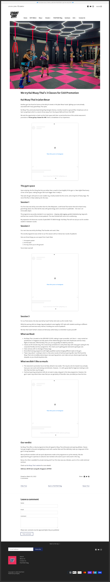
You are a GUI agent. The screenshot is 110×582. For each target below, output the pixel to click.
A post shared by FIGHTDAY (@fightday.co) (55, 176)
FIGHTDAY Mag (24, 563)
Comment (23, 516)
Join (15, 6)
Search (22, 556)
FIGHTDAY (21, 572)
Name (22, 503)
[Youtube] (90, 6)
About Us (22, 559)
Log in (10, 6)
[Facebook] (88, 6)
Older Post (24, 486)
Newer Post (86, 486)
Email (22, 509)
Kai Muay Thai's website (34, 465)
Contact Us (23, 561)
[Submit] (18, 6)
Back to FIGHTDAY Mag (55, 486)
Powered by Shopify (14, 573)
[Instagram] (93, 6)
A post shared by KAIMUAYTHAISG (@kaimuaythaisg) (55, 433)
